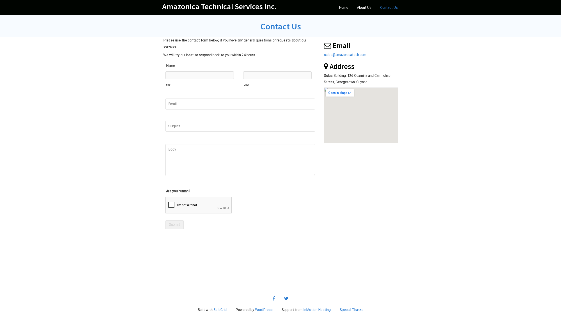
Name (170, 66)
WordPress (264, 310)
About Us (364, 7)
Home (343, 7)
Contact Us (389, 7)
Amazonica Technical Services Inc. (219, 6)
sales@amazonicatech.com (345, 55)
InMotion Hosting (317, 310)
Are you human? (178, 191)
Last (246, 84)
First (168, 84)
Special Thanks (351, 310)
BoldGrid (220, 310)
